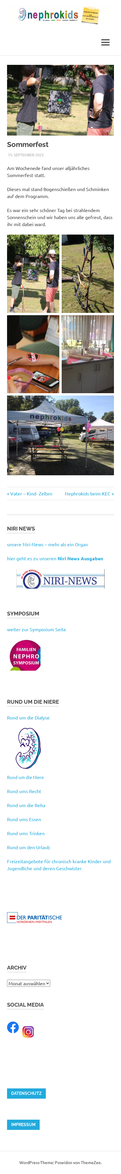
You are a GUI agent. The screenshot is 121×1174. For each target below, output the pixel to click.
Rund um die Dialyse (28, 717)
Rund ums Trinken (26, 833)
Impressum (23, 1124)
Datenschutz (26, 1093)
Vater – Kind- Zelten (31, 493)
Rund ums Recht (24, 791)
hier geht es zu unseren (55, 558)
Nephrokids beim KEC (87, 493)
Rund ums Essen (24, 819)
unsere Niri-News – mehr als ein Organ (47, 544)
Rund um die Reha (26, 805)
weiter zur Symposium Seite (36, 629)
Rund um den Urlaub (28, 847)
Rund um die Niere (25, 777)
